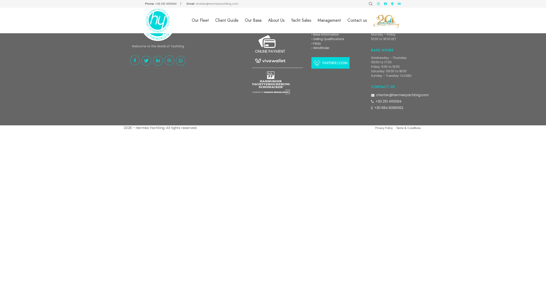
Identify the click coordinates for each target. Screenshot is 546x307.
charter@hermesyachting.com (402, 95)
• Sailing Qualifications (327, 39)
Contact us (357, 20)
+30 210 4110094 (166, 4)
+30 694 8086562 (388, 107)
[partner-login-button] (330, 63)
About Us (276, 20)
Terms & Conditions (408, 128)
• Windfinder (320, 48)
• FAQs (316, 43)
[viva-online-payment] (270, 50)
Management (329, 20)
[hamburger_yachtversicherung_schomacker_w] (271, 83)
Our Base (253, 20)
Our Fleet (200, 20)
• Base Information (325, 34)
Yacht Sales (301, 20)
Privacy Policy (384, 128)
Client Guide (226, 20)
